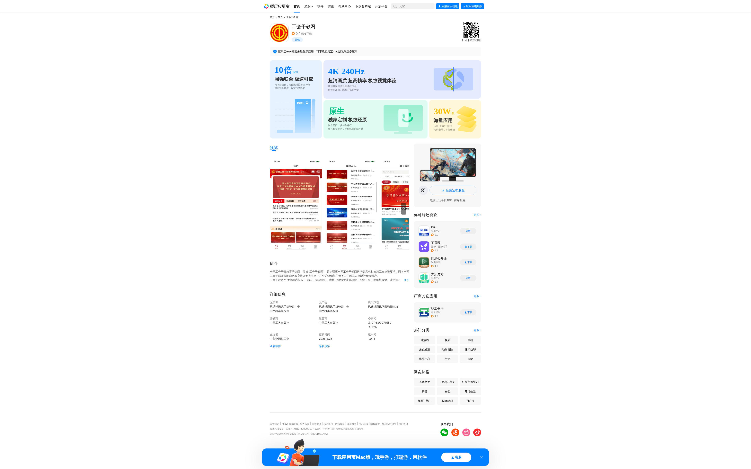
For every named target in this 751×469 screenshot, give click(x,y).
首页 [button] (272, 17)
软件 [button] (280, 17)
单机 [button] (470, 340)
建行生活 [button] (470, 391)
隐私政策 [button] (324, 346)
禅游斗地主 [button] (424, 400)
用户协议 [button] (403, 423)
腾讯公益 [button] (340, 423)
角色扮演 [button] (424, 349)
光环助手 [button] (424, 382)
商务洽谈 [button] (316, 423)
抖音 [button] (424, 391)
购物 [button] (470, 358)
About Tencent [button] (290, 423)
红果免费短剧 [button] (470, 382)
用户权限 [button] (363, 423)
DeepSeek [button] (447, 382)
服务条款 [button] (304, 423)
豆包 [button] (447, 391)
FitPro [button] (470, 400)
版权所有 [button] (351, 423)
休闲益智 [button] (470, 349)
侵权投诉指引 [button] (389, 423)
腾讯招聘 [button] (328, 423)
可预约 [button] (424, 340)
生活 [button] (447, 358)
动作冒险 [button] (447, 349)
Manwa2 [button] (447, 400)
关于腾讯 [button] (274, 423)
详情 (468, 231)
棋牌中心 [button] (424, 358)
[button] (276, 6)
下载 (469, 246)
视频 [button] (447, 340)
